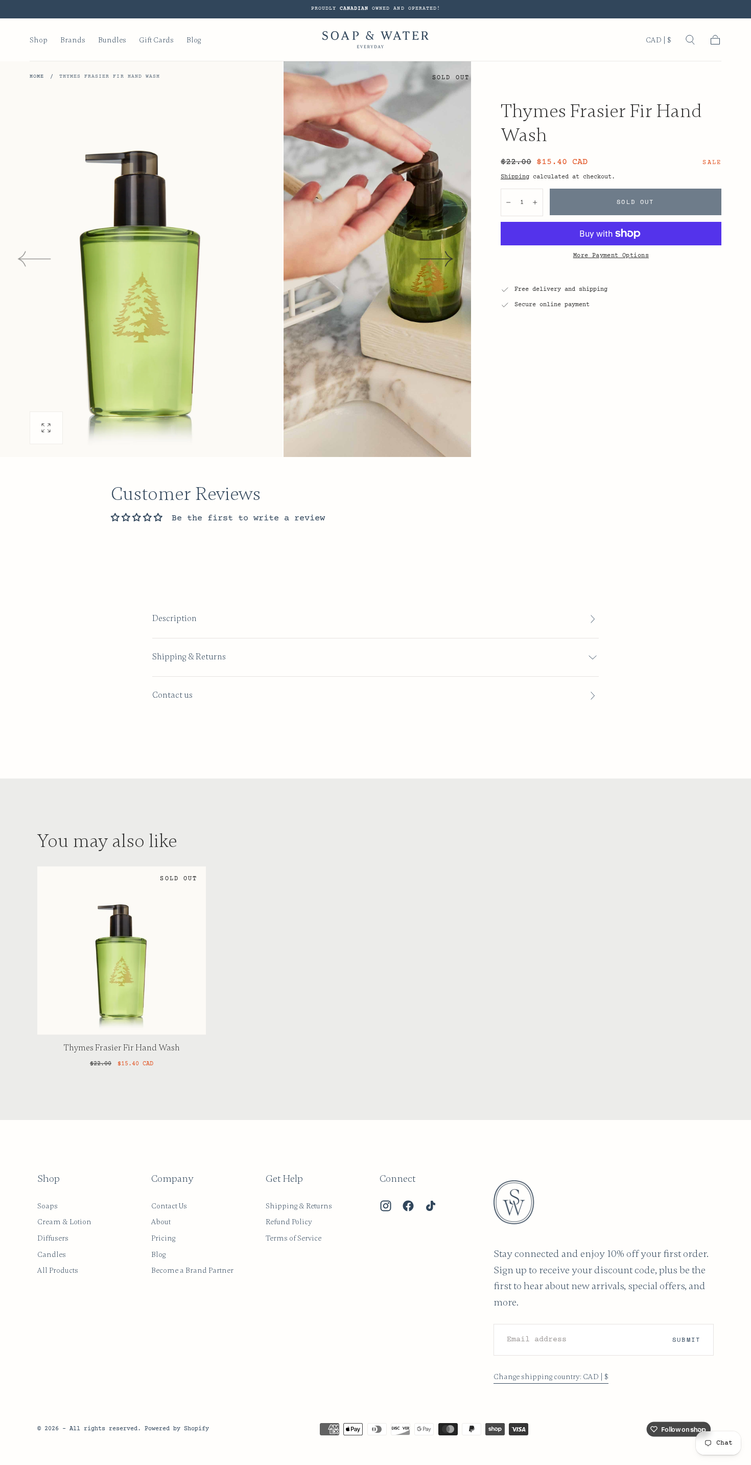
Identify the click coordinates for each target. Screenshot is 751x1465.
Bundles (112, 40)
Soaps (47, 1205)
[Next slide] (437, 259)
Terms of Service (293, 1238)
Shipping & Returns (299, 1205)
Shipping (515, 176)
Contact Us (169, 1205)
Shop (39, 40)
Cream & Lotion (64, 1221)
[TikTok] (430, 1206)
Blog (193, 40)
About (161, 1221)
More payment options (611, 255)
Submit (686, 1339)
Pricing (163, 1238)
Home (37, 77)
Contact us (172, 695)
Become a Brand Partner (192, 1270)
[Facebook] (408, 1206)
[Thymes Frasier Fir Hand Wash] (121, 950)
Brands (72, 40)
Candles (51, 1254)
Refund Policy (289, 1221)
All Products (57, 1270)
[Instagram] (385, 1206)
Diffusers (52, 1238)
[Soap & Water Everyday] (520, 1202)
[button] (658, 42)
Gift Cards (156, 40)
